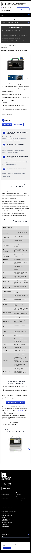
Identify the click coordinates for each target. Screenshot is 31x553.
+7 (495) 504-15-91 (7, 7)
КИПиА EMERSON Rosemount (8, 514)
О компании (18, 494)
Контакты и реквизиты (21, 500)
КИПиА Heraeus (5, 526)
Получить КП (7, 124)
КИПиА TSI (4, 506)
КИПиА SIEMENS (6, 496)
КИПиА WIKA (5, 498)
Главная (2, 45)
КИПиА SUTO (5, 510)
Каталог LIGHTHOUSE (9, 45)
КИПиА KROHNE (6, 504)
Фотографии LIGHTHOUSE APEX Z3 (11, 30)
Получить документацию (15, 402)
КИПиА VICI (5, 524)
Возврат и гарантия (20, 498)
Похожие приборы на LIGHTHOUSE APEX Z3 (13, 40)
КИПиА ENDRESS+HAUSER (8, 502)
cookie (14, 544)
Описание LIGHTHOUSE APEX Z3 (10, 33)
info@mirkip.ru (7, 10)
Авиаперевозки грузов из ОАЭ (23, 502)
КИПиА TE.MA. (5, 500)
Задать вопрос (23, 9)
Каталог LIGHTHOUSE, (14, 422)
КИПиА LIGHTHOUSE (7, 508)
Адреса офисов (5, 529)
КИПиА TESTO (5, 494)
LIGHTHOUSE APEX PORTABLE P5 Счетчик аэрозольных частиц (15, 455)
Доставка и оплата (20, 496)
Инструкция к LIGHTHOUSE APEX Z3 (11, 38)
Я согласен (6, 548)
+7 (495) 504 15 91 (20, 410)
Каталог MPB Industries (7, 522)
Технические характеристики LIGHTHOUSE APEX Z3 (14, 35)
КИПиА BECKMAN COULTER (9, 511)
